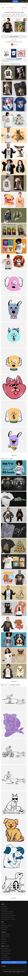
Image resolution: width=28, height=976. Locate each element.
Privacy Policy (4, 927)
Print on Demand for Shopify (8, 919)
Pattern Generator (5, 959)
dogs (10, 14)
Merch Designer (5, 948)
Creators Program (5, 934)
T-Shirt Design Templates (7, 912)
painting (18, 14)
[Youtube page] (16, 972)
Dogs (8, 459)
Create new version (18, 19)
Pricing (2, 924)
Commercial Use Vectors (7, 913)
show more (4, 61)
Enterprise (3, 938)
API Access (3, 939)
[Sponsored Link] (9, 53)
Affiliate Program (5, 936)
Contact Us (4, 941)
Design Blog (4, 906)
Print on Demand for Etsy (7, 917)
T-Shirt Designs (5, 908)
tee (21, 14)
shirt (24, 14)
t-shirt (6, 14)
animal (13, 14)
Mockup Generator (6, 952)
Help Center (4, 929)
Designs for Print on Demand (8, 915)
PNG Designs (4, 910)
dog (3, 14)
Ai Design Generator (6, 950)
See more (14, 455)
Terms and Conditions (6, 925)
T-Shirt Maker (4, 955)
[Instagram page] (10, 972)
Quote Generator (5, 957)
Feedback (3, 943)
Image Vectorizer (5, 953)
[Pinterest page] (14, 972)
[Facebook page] (12, 972)
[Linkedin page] (18, 972)
